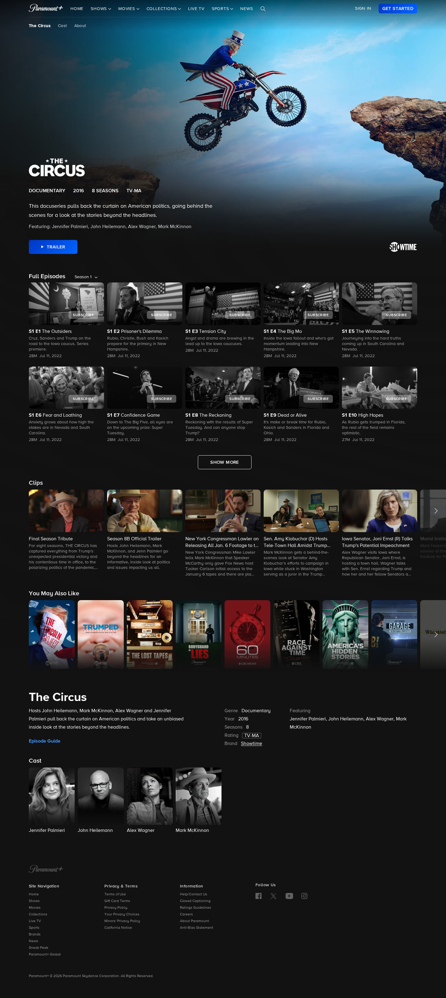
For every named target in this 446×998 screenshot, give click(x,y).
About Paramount (194, 921)
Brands (35, 934)
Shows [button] (99, 9)
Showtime (251, 743)
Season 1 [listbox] (83, 277)
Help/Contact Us (193, 894)
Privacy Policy (115, 908)
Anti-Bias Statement (196, 928)
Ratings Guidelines (195, 908)
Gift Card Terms (117, 901)
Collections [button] (162, 9)
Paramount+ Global (45, 954)
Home (76, 9)
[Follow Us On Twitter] (273, 895)
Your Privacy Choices (122, 914)
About (80, 26)
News (246, 9)
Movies (35, 908)
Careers (186, 914)
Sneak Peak (38, 948)
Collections (38, 914)
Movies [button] (127, 9)
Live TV (196, 9)
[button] (66, 530)
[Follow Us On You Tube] (289, 896)
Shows (34, 901)
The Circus (40, 26)
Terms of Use (115, 894)
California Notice (118, 928)
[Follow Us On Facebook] (258, 896)
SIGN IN (363, 8)
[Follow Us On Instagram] (304, 896)
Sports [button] (221, 9)
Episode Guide (44, 741)
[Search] (263, 9)
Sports (34, 928)
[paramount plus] (46, 8)
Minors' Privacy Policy (122, 921)
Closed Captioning (195, 901)
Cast (62, 26)
